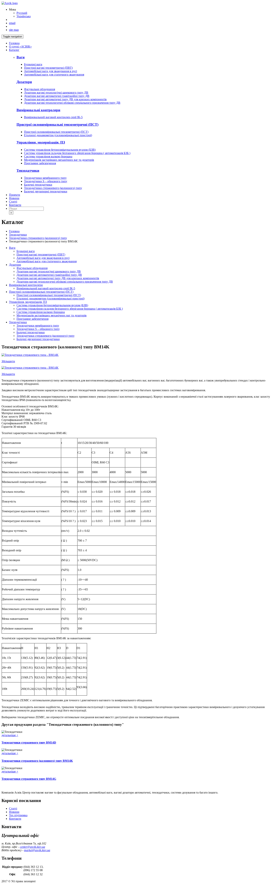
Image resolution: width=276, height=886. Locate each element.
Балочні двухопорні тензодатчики (45, 191)
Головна (14, 43)
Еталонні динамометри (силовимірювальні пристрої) (58, 135)
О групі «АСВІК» (20, 46)
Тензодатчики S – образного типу (45, 181)
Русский (22, 12)
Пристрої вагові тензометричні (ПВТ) (48, 67)
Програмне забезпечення (40, 163)
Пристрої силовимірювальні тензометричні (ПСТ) (56, 131)
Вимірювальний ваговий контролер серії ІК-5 (53, 117)
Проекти (14, 194)
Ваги (12, 247)
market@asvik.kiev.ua (37, 850)
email (12, 23)
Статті (13, 201)
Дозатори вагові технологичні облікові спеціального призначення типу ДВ (72, 102)
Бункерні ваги (33, 64)
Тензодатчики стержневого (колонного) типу (53, 188)
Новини (14, 198)
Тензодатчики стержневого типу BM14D (29, 742)
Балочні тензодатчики (38, 184)
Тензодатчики (18, 234)
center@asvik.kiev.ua (32, 846)
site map (14, 29)
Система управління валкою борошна (48, 156)
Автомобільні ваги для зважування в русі (50, 71)
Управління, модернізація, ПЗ (28, 301)
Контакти (15, 205)
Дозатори (15, 264)
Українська (24, 16)
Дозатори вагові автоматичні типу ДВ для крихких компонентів (65, 99)
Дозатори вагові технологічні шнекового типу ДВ (56, 92)
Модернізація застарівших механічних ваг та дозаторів (59, 159)
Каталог (14, 49)
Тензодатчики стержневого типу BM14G (29, 778)
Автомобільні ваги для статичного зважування (54, 74)
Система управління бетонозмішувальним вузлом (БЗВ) (60, 149)
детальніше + (10, 735)
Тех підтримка (18, 815)
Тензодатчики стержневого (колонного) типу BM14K (37, 760)
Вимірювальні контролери (26, 285)
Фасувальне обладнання (39, 89)
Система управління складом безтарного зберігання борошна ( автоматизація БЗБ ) (77, 153)
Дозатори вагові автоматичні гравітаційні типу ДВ (56, 96)
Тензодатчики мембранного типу (45, 177)
